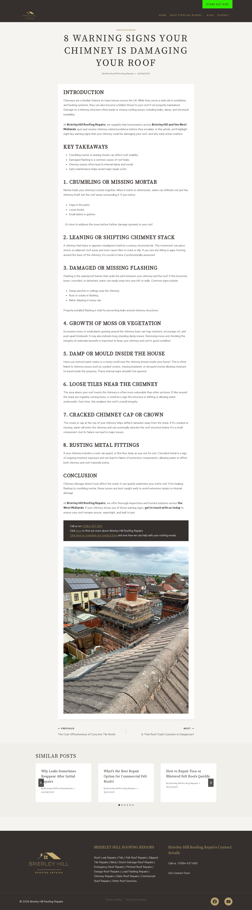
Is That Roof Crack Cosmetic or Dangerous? (167, 731)
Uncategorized (126, 30)
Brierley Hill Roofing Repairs (119, 73)
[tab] (119, 805)
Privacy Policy (114, 899)
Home (162, 15)
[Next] (211, 783)
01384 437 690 (217, 4)
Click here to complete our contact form (93, 535)
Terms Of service (135, 899)
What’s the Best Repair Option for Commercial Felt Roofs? (125, 776)
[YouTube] (228, 901)
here (78, 531)
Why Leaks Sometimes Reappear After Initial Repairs (58, 776)
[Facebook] (215, 901)
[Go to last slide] (41, 783)
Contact (223, 15)
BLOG (210, 15)
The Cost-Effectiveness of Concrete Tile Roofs (87, 731)
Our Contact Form (179, 873)
